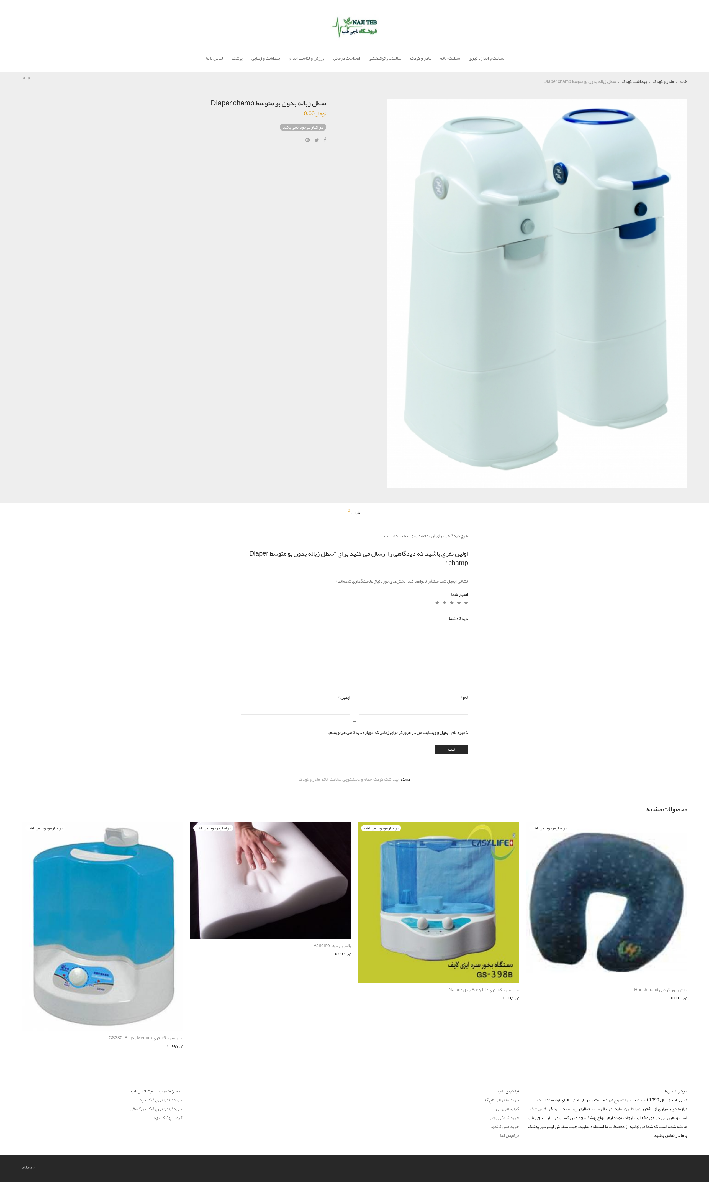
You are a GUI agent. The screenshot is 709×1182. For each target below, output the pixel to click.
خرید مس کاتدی (505, 1126)
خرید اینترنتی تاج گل (501, 1100)
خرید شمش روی (504, 1117)
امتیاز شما (459, 594)
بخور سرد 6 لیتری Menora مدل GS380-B (146, 1037)
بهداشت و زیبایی (265, 58)
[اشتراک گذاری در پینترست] (307, 140)
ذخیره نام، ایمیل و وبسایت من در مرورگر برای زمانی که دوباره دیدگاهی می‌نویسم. (398, 732)
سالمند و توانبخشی (385, 58)
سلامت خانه (450, 58)
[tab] (354, 512)
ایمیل (344, 697)
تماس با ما (214, 58)
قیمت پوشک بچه (167, 1117)
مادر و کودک (420, 58)
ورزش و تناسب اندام (306, 58)
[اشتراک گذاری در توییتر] (317, 140)
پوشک (237, 58)
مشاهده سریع (679, 998)
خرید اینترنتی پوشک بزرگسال (156, 1108)
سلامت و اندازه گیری (486, 58)
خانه (683, 81)
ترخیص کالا (509, 1135)
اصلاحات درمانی (346, 58)
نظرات (354, 512)
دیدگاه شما (458, 618)
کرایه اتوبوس (507, 1108)
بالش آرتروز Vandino (332, 945)
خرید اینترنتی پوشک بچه (160, 1100)
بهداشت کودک (634, 81)
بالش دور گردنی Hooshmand (660, 990)
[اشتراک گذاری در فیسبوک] (324, 140)
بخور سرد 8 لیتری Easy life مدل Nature (484, 990)
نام (464, 697)
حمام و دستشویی (357, 779)
